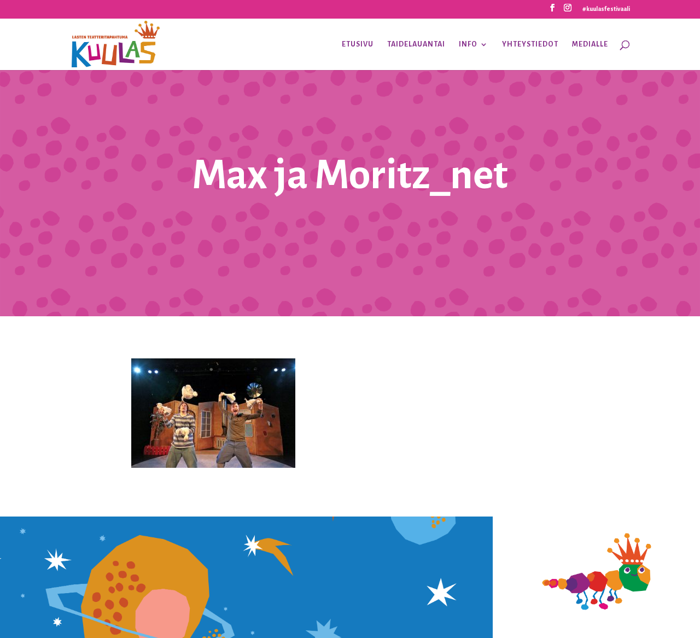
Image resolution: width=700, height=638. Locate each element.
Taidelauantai (416, 44)
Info (468, 44)
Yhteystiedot (530, 44)
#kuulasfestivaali (606, 8)
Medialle (590, 44)
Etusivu (358, 44)
